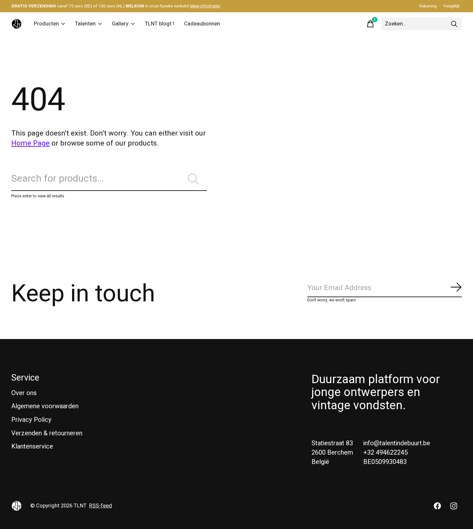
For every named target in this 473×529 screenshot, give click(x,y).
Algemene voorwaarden (45, 406)
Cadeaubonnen (202, 24)
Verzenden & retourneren (46, 433)
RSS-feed (100, 506)
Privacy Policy (31, 419)
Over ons (24, 393)
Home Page (30, 143)
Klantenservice (32, 446)
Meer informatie (205, 6)
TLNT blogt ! (159, 24)
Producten (46, 24)
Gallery (120, 24)
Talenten (85, 24)
